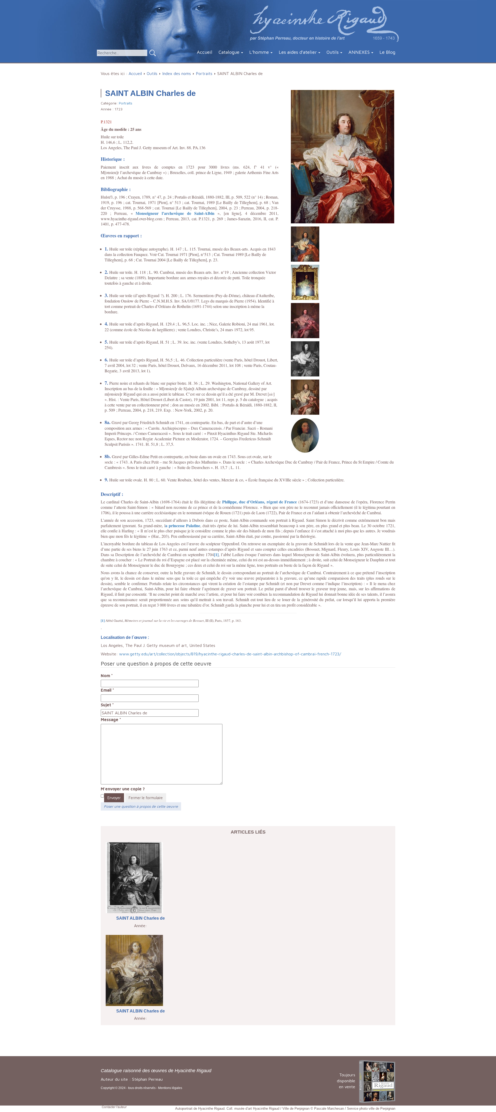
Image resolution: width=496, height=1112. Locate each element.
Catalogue (229, 52)
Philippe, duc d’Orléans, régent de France (259, 502)
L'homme (259, 52)
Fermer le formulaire (146, 798)
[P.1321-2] (305, 281)
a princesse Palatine (182, 525)
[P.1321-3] (305, 320)
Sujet (107, 704)
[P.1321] (342, 156)
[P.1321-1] (305, 243)
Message (111, 719)
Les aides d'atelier (298, 52)
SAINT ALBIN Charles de (140, 918)
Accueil (204, 52)
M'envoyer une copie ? (123, 788)
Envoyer (114, 798)
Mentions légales (170, 1088)
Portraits (204, 73)
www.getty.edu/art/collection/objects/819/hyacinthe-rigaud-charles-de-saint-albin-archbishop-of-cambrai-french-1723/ (230, 654)
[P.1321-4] (305, 358)
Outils (333, 52)
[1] (216, 554)
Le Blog (387, 52)
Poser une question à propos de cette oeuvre (141, 806)
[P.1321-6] (305, 396)
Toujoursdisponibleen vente (346, 1080)
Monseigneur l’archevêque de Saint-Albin (175, 213)
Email (107, 690)
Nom (107, 675)
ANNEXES (359, 52)
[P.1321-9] (305, 435)
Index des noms (176, 73)
